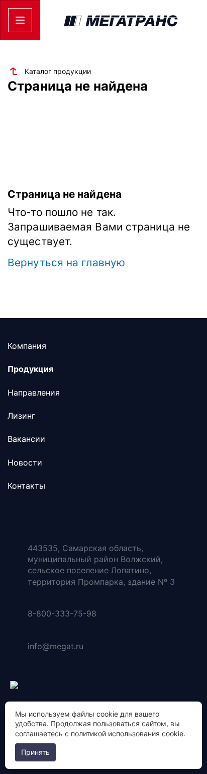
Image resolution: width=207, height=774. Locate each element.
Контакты (26, 486)
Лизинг (21, 416)
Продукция (30, 369)
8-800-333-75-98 (62, 613)
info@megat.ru (55, 646)
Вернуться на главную (66, 262)
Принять (35, 752)
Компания (27, 346)
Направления (34, 393)
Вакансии (26, 439)
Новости (25, 462)
